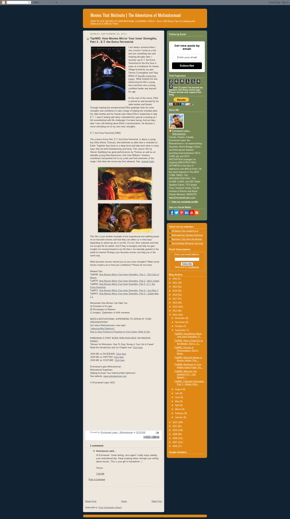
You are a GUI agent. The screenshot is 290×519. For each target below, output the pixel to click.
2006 (175, 446)
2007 (175, 442)
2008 (175, 438)
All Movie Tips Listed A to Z (185, 231)
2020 (175, 287)
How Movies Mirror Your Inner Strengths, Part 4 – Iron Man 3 (128, 290)
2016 (175, 303)
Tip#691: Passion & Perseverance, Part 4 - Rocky (186, 350)
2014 (175, 311)
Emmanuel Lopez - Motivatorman (181, 132)
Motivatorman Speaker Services (187, 235)
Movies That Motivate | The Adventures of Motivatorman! (135, 15)
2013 (175, 315)
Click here (138, 347)
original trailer (147, 161)
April (177, 405)
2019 (175, 291)
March (178, 409)
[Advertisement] (122, 492)
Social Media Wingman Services (187, 243)
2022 (175, 279)
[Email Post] (156, 432)
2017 (175, 299)
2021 (175, 283)
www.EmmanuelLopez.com (182, 197)
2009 (175, 434)
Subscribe (187, 65)
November (180, 322)
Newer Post (90, 501)
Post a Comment (97, 479)
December (180, 318)
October (179, 326)
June (177, 397)
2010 (175, 430)
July (177, 393)
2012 (175, 422)
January (179, 417)
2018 (175, 295)
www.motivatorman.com (115, 376)
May (177, 401)
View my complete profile (185, 202)
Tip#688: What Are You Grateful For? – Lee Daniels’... (185, 374)
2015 (175, 307)
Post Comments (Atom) (110, 507)
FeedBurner (193, 267)
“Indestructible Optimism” (102, 328)
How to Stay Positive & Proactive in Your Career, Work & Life (120, 332)
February (179, 413)
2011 (175, 426)
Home (124, 501)
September (180, 330)
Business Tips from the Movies (187, 239)
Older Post (157, 501)
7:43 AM (100, 474)
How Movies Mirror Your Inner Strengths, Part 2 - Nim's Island (129, 281)
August (179, 389)
